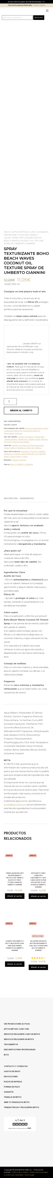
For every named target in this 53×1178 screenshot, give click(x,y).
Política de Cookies (20, 1172)
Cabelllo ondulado (25, 437)
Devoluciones (11, 1076)
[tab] (11, 498)
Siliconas (30, 448)
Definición (17, 431)
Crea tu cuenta (39, 5)
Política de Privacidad (38, 1172)
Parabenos (21, 448)
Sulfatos (38, 448)
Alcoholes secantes (35, 445)
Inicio (7, 232)
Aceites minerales (19, 445)
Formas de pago (12, 1087)
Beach (12, 464)
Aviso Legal (29, 1175)
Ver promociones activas (17, 1024)
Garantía (9, 1092)
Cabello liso (22, 439)
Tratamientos (11, 1044)
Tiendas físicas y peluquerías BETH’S (21, 1107)
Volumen (18, 433)
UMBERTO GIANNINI (24, 464)
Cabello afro (39, 437)
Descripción (10, 498)
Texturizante (9, 433)
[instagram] (27, 1141)
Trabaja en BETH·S (12, 1097)
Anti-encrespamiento (34, 428)
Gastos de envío (12, 1071)
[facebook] (25, 1141)
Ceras (6, 448)
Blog (6, 1054)
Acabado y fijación (29, 451)
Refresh (42, 454)
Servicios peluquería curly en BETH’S (22, 1034)
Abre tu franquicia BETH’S (16, 1102)
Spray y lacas (9, 456)
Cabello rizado (34, 439)
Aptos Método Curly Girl (16, 1029)
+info (43, 2)
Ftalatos (12, 448)
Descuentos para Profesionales (19, 1049)
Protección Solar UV (31, 431)
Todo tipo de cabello (20, 442)
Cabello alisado (10, 439)
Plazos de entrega (13, 1081)
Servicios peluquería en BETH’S (19, 1039)
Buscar (39, 17)
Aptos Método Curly (24, 232)
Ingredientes (27, 498)
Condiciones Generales (13, 1175)
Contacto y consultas (16, 1066)
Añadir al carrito (21, 410)
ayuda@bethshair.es (14, 804)
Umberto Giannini (19, 460)
